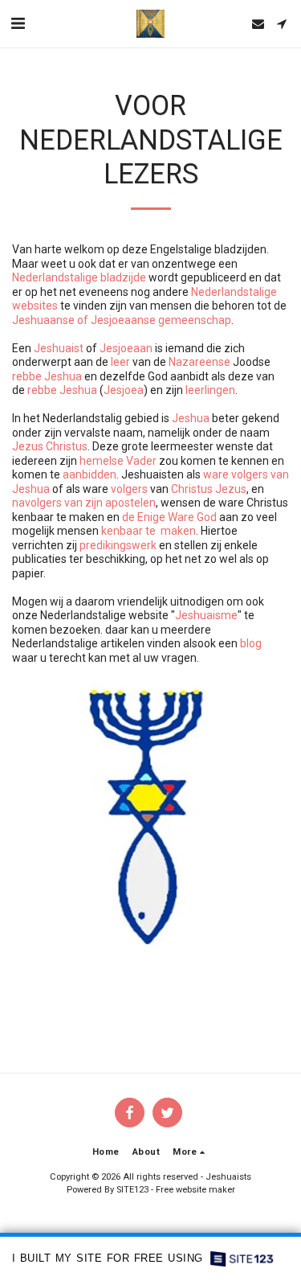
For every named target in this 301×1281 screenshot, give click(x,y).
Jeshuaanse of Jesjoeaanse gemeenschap (121, 320)
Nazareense (199, 361)
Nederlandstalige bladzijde (79, 277)
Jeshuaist (58, 348)
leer (120, 361)
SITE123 (132, 1190)
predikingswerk (118, 545)
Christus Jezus (208, 488)
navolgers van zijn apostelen (84, 502)
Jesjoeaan (126, 348)
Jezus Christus (49, 446)
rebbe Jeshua (47, 376)
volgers (129, 488)
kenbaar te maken (148, 530)
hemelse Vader (118, 460)
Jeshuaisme (206, 615)
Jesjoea (124, 390)
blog (251, 643)
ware (216, 474)
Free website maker (195, 1190)
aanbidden (89, 474)
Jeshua (190, 418)
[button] (17, 23)
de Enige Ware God (169, 517)
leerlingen (210, 390)
